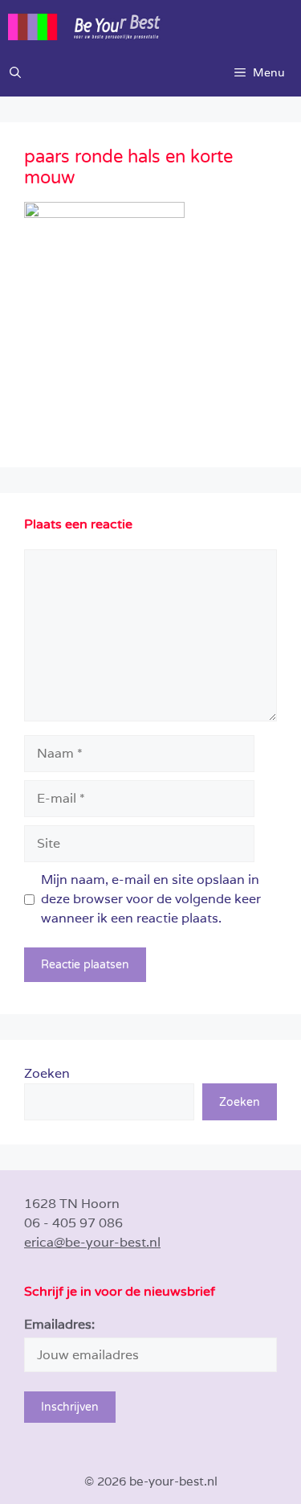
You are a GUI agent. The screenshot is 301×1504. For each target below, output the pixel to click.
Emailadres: (59, 1324)
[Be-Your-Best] (154, 24)
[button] (15, 72)
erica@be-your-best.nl (92, 1242)
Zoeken (47, 1073)
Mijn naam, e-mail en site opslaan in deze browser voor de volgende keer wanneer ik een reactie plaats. (151, 899)
